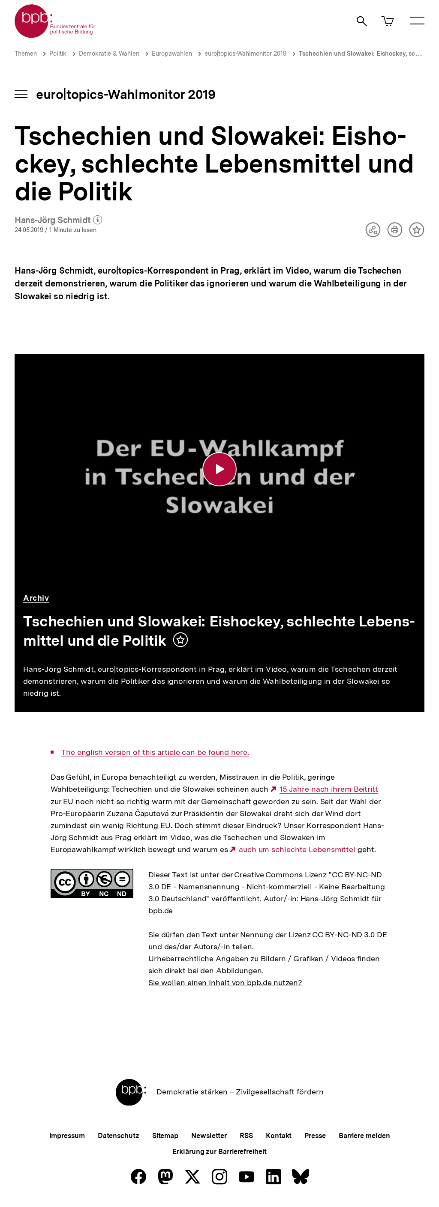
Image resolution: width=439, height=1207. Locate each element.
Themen (26, 53)
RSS (246, 1136)
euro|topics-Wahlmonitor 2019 (245, 53)
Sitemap (165, 1136)
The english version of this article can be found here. (155, 752)
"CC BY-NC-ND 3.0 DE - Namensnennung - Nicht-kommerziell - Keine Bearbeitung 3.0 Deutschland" (266, 886)
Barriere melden (364, 1136)
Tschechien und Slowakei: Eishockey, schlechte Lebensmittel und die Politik (219, 631)
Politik (57, 53)
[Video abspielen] (219, 469)
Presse (314, 1136)
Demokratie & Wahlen (109, 53)
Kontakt (279, 1136)
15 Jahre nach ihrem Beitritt (329, 789)
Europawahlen (172, 53)
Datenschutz (118, 1136)
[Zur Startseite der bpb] (55, 35)
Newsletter (209, 1136)
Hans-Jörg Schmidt (58, 220)
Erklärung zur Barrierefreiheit (219, 1151)
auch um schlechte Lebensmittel (297, 849)
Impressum (67, 1136)
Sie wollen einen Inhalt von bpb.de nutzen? (225, 982)
